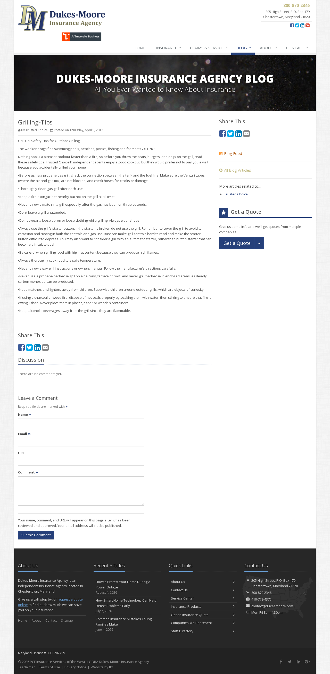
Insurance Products (186, 606)
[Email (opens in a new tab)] (45, 347)
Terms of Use (49, 667)
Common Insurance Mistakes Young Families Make (124, 624)
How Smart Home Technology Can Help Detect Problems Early (126, 605)
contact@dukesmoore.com (272, 606)
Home (139, 47)
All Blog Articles (237, 170)
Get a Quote (237, 243)
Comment (28, 472)
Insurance (168, 47)
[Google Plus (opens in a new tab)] (307, 25)
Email (24, 433)
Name (24, 414)
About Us (178, 581)
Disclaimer (27, 667)
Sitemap (67, 620)
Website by (102, 667)
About (268, 47)
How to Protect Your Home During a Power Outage (123, 587)
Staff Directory (182, 631)
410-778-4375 (261, 599)
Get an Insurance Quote (190, 614)
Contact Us (179, 590)
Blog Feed (233, 153)
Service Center (182, 598)
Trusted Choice (236, 194)
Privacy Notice (75, 667)
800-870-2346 (261, 592)
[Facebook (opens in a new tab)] (292, 25)
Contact (297, 47)
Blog (243, 47)
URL (21, 453)
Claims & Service (209, 47)
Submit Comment (36, 534)
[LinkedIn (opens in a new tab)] (302, 25)
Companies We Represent (191, 622)
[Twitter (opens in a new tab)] (297, 25)
